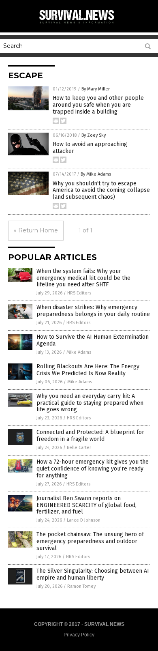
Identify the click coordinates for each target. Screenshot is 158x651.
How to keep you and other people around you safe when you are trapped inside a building (98, 105)
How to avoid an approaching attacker (90, 148)
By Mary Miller (95, 89)
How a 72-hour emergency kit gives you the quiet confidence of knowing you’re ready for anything (92, 468)
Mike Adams (78, 352)
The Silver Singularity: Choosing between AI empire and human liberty (92, 574)
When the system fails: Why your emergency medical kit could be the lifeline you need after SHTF (83, 278)
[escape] (79, 24)
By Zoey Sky (93, 135)
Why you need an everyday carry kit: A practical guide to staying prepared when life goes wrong (89, 403)
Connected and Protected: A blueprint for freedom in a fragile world (90, 436)
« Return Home (36, 230)
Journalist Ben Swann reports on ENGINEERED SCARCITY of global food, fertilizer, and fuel (86, 505)
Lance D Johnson (83, 520)
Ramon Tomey (81, 586)
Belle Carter (79, 447)
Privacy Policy (79, 635)
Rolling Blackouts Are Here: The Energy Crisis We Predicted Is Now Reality (87, 370)
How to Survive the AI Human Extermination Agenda (92, 340)
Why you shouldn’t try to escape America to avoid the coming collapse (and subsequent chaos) (101, 190)
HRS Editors (79, 293)
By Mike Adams (96, 174)
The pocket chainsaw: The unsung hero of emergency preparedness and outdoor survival (90, 541)
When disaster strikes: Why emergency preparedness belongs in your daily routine (93, 311)
